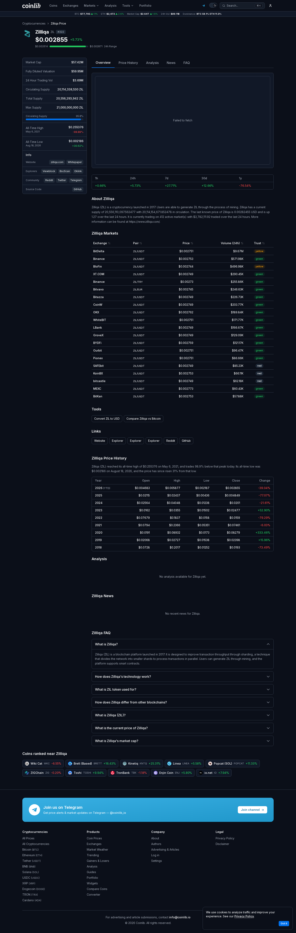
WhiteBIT (99, 320)
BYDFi (97, 342)
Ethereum (32, 855)
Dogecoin (33, 889)
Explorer (117, 440)
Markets (89, 5)
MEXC (97, 388)
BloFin (97, 266)
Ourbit (97, 350)
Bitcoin (30, 849)
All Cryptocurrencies (35, 844)
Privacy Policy (225, 838)
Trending (93, 855)
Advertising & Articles (165, 849)
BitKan (97, 396)
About (155, 838)
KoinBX (98, 373)
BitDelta (98, 251)
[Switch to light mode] (213, 5)
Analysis (111, 5)
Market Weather (97, 849)
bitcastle (99, 381)
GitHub (78, 189)
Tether (31, 860)
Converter (93, 894)
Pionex (98, 358)
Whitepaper (75, 162)
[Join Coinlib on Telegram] (203, 5)
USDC (31, 877)
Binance (99, 258)
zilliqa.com (57, 162)
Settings (156, 860)
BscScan (65, 171)
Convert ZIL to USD (107, 418)
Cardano (31, 900)
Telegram (76, 180)
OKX (96, 312)
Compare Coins (97, 889)
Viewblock (49, 171)
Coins (53, 5)
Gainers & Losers (98, 860)
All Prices (28, 838)
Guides (91, 872)
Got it (284, 923)
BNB (28, 866)
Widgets (92, 883)
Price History (128, 63)
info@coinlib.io (179, 917)
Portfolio (145, 5)
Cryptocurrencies (34, 23)
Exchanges (70, 5)
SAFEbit (98, 365)
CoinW (97, 304)
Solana (30, 872)
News (171, 63)
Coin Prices (94, 838)
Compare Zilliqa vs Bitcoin (143, 418)
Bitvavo (98, 289)
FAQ (186, 63)
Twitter (62, 180)
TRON (30, 894)
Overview (103, 62)
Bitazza (98, 297)
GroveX (98, 335)
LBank (97, 327)
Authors (156, 844)
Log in (155, 855)
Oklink (78, 171)
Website (99, 440)
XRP (28, 883)
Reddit (49, 180)
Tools (126, 5)
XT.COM (98, 274)
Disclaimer (222, 844)
